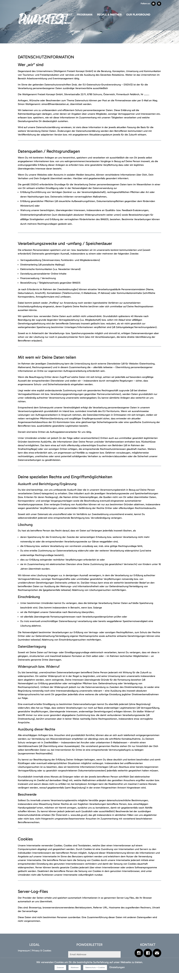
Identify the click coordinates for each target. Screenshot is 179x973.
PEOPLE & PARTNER (109, 14)
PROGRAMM (84, 14)
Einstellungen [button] (117, 967)
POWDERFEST (63, 14)
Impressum (24, 950)
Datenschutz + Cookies (95, 967)
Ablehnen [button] (75, 967)
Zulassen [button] (60, 967)
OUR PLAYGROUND (138, 14)
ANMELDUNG (62, 23)
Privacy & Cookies (41, 950)
